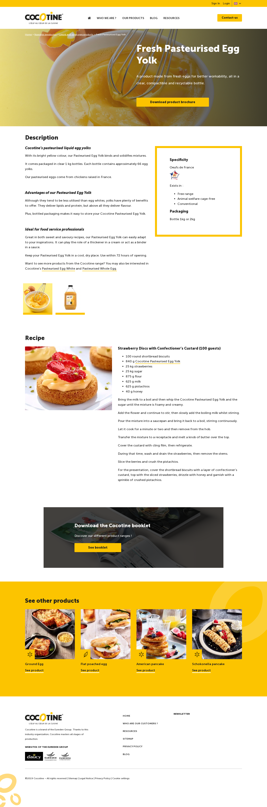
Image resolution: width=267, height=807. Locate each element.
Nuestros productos (45, 34)
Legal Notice (86, 778)
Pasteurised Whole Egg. (99, 268)
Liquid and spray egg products (76, 34)
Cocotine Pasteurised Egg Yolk (157, 361)
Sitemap (128, 738)
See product (34, 670)
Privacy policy (132, 746)
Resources (171, 18)
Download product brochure (172, 102)
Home (28, 34)
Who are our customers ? (140, 723)
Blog (154, 18)
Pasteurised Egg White (58, 268)
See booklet (98, 547)
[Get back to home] (52, 18)
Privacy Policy (102, 778)
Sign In (215, 3)
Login (226, 3)
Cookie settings (121, 778)
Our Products (133, 18)
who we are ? (106, 18)
